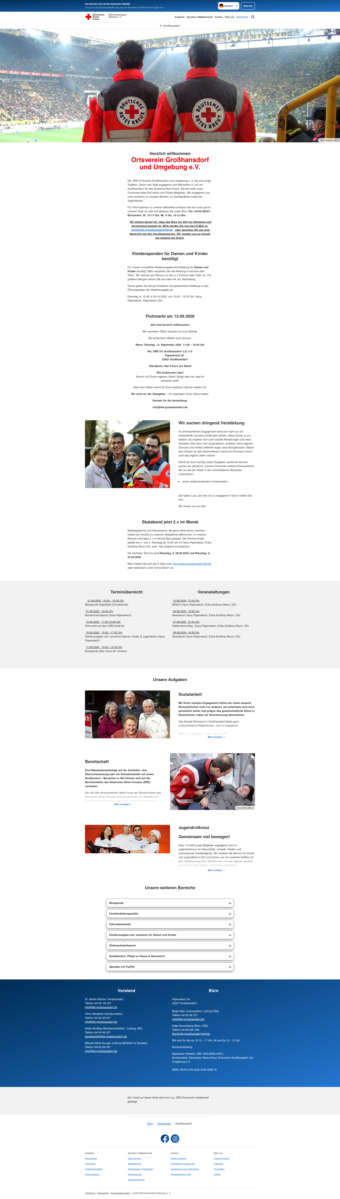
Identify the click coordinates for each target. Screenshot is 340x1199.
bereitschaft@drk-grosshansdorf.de (106, 1036)
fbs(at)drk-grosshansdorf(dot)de (191, 1034)
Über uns (229, 16)
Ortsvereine (242, 16)
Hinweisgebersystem (120, 1193)
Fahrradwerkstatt (120, 924)
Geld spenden (134, 1158)
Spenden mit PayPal (122, 967)
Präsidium (218, 1163)
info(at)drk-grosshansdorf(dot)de (192, 564)
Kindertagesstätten (94, 1169)
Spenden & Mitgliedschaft (200, 16)
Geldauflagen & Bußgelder (140, 1169)
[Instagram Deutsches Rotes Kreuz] (175, 1138)
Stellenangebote (178, 1158)
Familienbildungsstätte (123, 913)
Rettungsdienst (92, 1174)
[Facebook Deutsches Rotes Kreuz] (165, 1138)
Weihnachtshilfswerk (122, 945)
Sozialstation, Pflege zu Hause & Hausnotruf (137, 956)
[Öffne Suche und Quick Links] (253, 17)
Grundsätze (219, 1169)
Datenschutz (103, 1193)
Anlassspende (134, 1174)
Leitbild (217, 1174)
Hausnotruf (90, 1163)
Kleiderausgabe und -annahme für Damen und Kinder (142, 935)
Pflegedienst (91, 1158)
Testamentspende (136, 1179)
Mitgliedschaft (134, 1163)
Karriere (219, 16)
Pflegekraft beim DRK (181, 1174)
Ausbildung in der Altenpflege (185, 1169)
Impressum (90, 1193)
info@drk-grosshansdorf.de (101, 1007)
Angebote (180, 16)
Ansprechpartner (221, 1158)
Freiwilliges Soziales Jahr (183, 1163)
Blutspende (116, 903)
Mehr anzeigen (215, 736)
